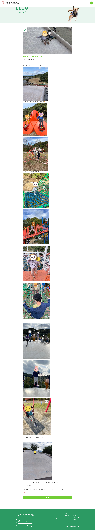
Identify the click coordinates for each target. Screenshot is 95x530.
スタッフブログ (27, 56)
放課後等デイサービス (79, 3)
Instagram (31, 526)
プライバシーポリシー (22, 526)
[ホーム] (16, 18)
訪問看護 (86, 3)
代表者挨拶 (67, 515)
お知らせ (75, 519)
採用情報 (75, 515)
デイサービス (70, 3)
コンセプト (63, 3)
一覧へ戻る (47, 497)
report (74, 520)
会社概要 (66, 516)
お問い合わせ (25, 521)
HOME (58, 3)
